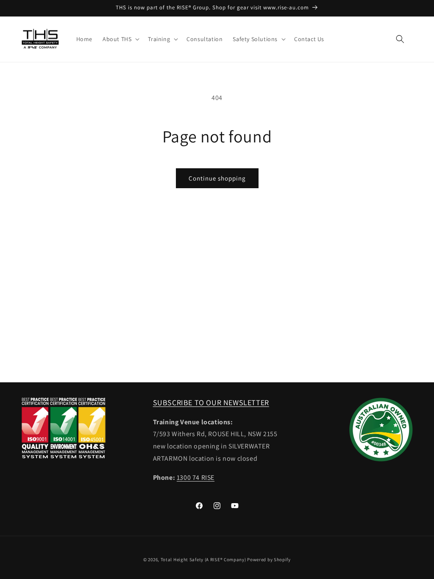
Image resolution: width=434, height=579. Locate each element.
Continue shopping (217, 178)
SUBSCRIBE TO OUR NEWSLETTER (211, 402)
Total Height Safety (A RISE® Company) (203, 559)
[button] (120, 39)
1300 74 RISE (195, 477)
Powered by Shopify (269, 559)
